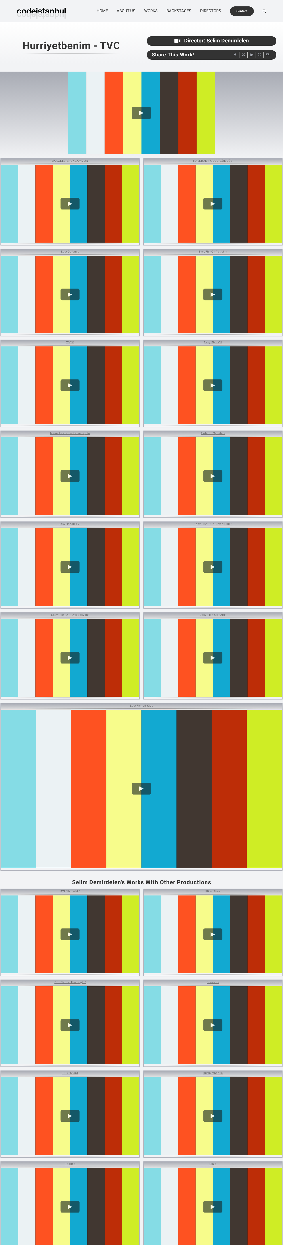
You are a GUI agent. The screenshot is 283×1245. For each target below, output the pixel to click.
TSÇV (70, 342)
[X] (243, 55)
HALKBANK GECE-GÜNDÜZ (213, 160)
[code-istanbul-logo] (41, 5)
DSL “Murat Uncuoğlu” (70, 982)
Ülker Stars (213, 891)
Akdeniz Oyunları (213, 433)
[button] (264, 11)
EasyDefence (70, 251)
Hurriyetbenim (213, 1073)
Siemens (213, 982)
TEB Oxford (70, 1073)
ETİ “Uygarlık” (70, 891)
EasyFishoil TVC (70, 524)
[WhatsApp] (259, 55)
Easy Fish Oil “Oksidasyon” (70, 614)
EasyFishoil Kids (141, 705)
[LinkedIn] (252, 55)
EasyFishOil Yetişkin (213, 251)
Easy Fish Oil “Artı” (213, 614)
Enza (212, 1163)
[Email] (268, 55)
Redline (70, 1163)
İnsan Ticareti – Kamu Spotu (70, 433)
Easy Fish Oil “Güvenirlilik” (213, 524)
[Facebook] (235, 55)
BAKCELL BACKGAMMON (70, 160)
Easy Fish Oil (213, 342)
